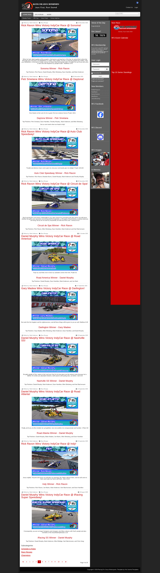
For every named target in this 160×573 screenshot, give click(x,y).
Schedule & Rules (28, 549)
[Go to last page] (66, 561)
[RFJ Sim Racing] (100, 114)
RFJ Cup (36, 18)
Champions (25, 555)
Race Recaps (44, 22)
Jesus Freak (44, 18)
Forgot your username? (97, 81)
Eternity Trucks (27, 18)
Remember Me (97, 73)
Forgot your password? (97, 79)
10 (58, 562)
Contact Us (129, 7)
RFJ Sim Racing (100, 111)
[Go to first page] (23, 561)
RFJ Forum (39, 14)
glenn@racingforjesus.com (98, 51)
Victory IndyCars (55, 18)
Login (136, 7)
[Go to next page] (62, 561)
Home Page (27, 14)
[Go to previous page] (26, 561)
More (49, 14)
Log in (100, 76)
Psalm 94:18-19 (95, 26)
